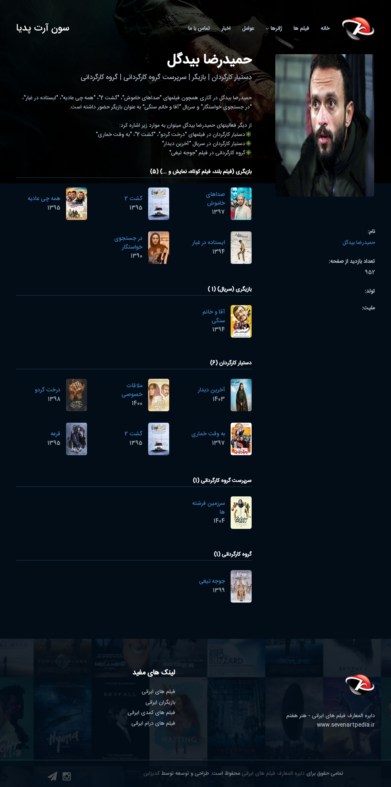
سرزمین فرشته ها (208, 508)
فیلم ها (301, 28)
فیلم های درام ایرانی (153, 723)
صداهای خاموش (215, 199)
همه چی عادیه (43, 199)
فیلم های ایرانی (158, 692)
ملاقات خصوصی (131, 390)
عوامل (248, 28)
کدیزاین (152, 773)
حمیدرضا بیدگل (359, 242)
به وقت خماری (208, 434)
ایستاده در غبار (208, 242)
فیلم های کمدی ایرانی (151, 713)
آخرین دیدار (211, 390)
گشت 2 (133, 199)
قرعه (55, 434)
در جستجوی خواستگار (128, 243)
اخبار (226, 28)
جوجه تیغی (212, 581)
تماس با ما (199, 28)
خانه (325, 28)
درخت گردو (47, 390)
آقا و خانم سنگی (213, 316)
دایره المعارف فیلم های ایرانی (273, 773)
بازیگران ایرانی (160, 702)
